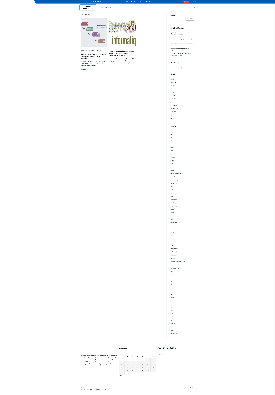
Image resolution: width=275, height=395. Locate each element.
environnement (174, 222)
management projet (85, 51)
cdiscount (173, 170)
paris (172, 294)
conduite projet (94, 49)
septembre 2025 (174, 115)
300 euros (173, 131)
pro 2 (172, 313)
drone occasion (174, 206)
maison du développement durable (178, 261)
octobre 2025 (173, 111)
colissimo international (176, 173)
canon (172, 163)
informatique (92, 50)
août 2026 (173, 79)
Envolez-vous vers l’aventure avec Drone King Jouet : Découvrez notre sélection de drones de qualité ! (182, 38)
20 (137, 367)
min (171, 278)
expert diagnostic (174, 229)
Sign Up (186, 1)
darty (172, 186)
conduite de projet (85, 49)
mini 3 (172, 284)
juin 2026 (173, 85)
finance (172, 232)
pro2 (172, 320)
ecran (172, 216)
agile (172, 140)
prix (171, 307)
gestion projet (84, 50)
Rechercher (173, 15)
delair (172, 189)
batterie (172, 153)
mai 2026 (173, 89)
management (99, 50)
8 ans (172, 134)
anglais (172, 147)
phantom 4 (173, 300)
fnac (171, 235)
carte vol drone (174, 167)
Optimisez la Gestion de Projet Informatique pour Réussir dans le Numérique (182, 33)
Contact (110, 7)
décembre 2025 (174, 105)
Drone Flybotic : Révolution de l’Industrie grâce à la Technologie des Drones (182, 44)
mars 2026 (173, 95)
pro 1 (172, 310)
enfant (172, 219)
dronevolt (173, 209)
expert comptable (174, 225)
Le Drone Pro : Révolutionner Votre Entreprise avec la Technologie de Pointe (182, 54)
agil (171, 137)
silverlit (172, 327)
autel (172, 150)
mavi (172, 271)
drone (172, 196)
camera (172, 160)
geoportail (173, 242)
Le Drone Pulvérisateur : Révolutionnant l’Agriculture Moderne (180, 49)
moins (172, 287)
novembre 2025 (174, 108)
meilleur (172, 274)
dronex (172, 212)
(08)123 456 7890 (97, 1)
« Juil (120, 376)
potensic (172, 304)
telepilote (173, 330)
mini (172, 281)
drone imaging (174, 202)
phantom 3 (173, 297)
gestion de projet (174, 248)
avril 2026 (173, 92)
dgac (172, 193)
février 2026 (173, 98)
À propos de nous (102, 7)
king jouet (173, 258)
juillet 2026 (173, 82)
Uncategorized (174, 333)
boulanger (173, 157)
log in (193, 1)
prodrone (173, 323)
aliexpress (173, 144)
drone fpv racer (174, 199)
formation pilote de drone (176, 238)
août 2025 (173, 118)
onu (171, 291)
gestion (172, 245)
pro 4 (172, 317)
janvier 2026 (173, 102)
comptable (173, 176)
